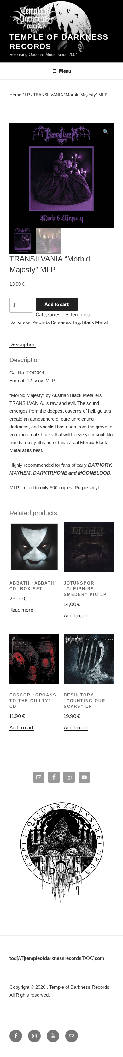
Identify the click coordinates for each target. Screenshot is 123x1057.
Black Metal (95, 322)
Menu (65, 71)
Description (22, 344)
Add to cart (56, 304)
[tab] (22, 345)
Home (15, 94)
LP (27, 94)
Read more (21, 610)
